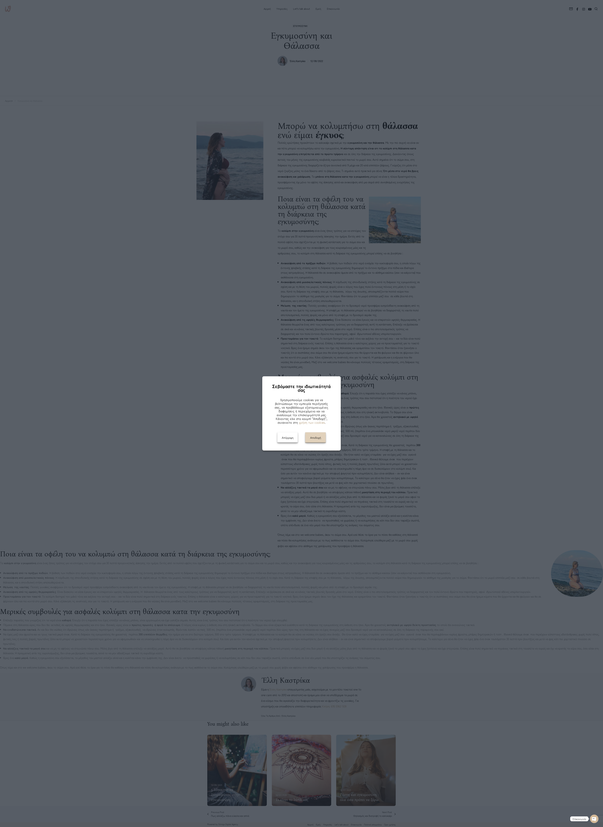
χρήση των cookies (312, 422)
